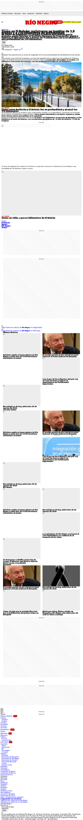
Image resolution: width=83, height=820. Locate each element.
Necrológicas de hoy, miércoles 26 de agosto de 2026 (20, 407)
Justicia (4, 721)
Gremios (5, 719)
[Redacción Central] (4, 41)
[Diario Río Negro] (41, 22)
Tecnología (6, 750)
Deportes (4, 735)
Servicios (4, 727)
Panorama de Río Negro (10, 758)
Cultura (3, 737)
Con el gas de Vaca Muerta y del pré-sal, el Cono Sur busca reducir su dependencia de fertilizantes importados (60, 381)
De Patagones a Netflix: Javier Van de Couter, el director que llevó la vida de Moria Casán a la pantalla (20, 561)
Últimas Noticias (9, 716)
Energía (3, 723)
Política (3, 718)
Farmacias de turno (8, 795)
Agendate (6, 733)
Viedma (46, 13)
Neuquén (17, 13)
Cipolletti (39, 13)
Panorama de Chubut (9, 760)
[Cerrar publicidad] (2, 709)
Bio (3, 749)
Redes (3, 731)
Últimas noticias (7, 13)
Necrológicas (5, 792)
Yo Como (5, 752)
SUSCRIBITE (72, 22)
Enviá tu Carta (7, 765)
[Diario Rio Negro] (2, 813)
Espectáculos (6, 740)
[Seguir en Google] (2, 56)
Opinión (3, 753)
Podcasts (4, 768)
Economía (4, 724)
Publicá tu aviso (6, 791)
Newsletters (7, 730)
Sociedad (5, 30)
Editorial (5, 755)
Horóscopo (6, 747)
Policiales (4, 766)
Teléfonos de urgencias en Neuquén (14, 802)
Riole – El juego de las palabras (12, 797)
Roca (24, 13)
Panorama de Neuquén (10, 757)
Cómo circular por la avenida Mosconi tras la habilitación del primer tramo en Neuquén (20, 613)
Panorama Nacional (9, 762)
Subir (4, 810)
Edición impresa (7, 774)
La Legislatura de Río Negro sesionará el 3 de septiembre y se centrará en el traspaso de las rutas (61, 535)
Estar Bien (6, 742)
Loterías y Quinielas (8, 794)
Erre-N (4, 738)
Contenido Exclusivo (8, 771)
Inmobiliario (5, 770)
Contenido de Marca (8, 773)
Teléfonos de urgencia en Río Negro (14, 800)
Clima (4, 745)
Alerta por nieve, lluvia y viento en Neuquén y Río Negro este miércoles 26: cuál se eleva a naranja (60, 613)
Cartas (4, 763)
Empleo (3, 789)
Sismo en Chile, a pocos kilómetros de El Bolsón (28, 217)
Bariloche (31, 13)
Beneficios (4, 805)
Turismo (3, 726)
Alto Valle (4, 779)
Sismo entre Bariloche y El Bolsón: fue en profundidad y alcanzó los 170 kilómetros (39, 110)
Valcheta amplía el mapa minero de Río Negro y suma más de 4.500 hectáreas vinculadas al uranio (20, 356)
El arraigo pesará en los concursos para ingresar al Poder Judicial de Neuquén (60, 356)
